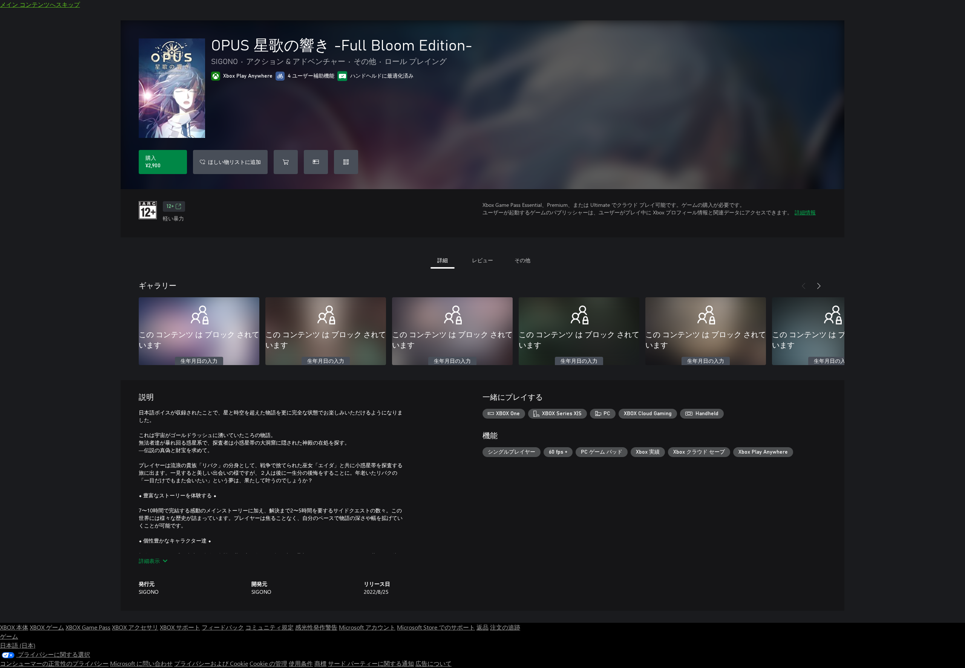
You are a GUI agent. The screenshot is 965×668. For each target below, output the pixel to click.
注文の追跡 (505, 627)
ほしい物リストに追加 (234, 161)
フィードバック (223, 627)
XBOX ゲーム (47, 627)
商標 (320, 663)
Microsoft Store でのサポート (436, 627)
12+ (170, 206)
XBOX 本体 (14, 627)
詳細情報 (805, 212)
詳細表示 (149, 560)
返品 (482, 627)
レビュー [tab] (482, 260)
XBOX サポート (180, 627)
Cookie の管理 (268, 663)
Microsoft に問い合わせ (141, 663)
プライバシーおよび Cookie (211, 663)
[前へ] (803, 286)
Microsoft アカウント (367, 627)
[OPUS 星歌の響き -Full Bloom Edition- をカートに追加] (286, 162)
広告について (433, 663)
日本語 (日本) (17, 645)
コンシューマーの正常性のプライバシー (54, 663)
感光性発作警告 (316, 627)
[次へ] (818, 286)
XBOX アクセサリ (135, 627)
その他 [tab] (522, 260)
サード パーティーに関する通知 (371, 663)
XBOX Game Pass (88, 627)
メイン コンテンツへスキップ (40, 4)
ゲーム (9, 636)
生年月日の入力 (199, 361)
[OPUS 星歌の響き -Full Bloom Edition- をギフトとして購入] (316, 162)
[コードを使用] (346, 162)
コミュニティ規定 (269, 627)
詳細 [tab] (442, 260)
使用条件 (301, 663)
